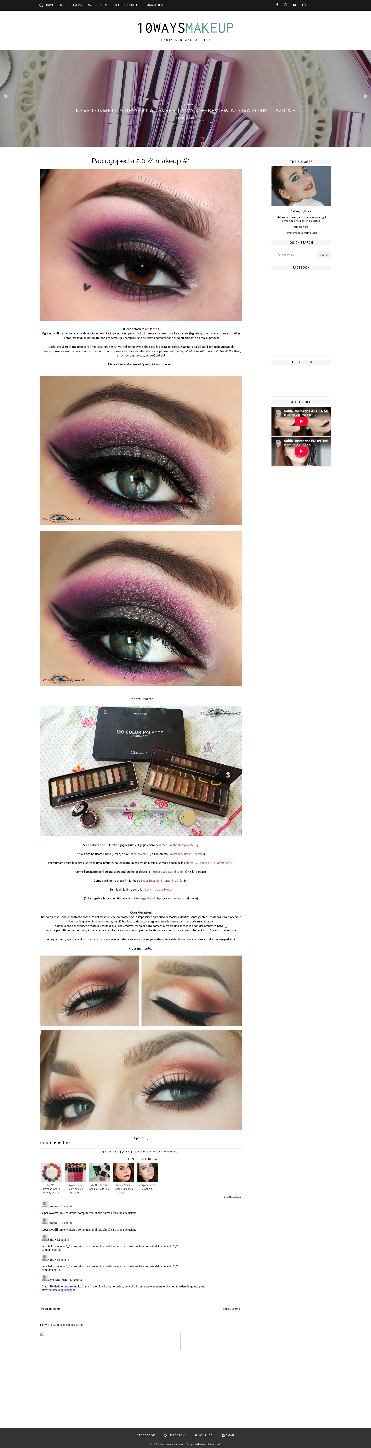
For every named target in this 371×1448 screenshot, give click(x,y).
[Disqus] (141, 1248)
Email (230, 1435)
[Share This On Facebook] (50, 1143)
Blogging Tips (153, 4)
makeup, (157, 1152)
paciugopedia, (171, 1152)
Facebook (147, 1435)
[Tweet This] (55, 1143)
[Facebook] (277, 5)
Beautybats (181, 333)
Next (365, 96)
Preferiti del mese (126, 4)
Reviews (77, 4)
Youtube (205, 1435)
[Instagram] (285, 5)
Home (50, 4)
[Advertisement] (301, 332)
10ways (185, 27)
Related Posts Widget (232, 1197)
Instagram (176, 1435)
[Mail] (304, 5)
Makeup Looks (98, 4)
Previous (6, 96)
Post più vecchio (231, 1308)
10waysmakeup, (143, 1152)
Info (63, 4)
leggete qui (197, 333)
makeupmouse (210, 338)
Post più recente (50, 1308)
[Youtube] (294, 5)
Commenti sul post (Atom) (69, 1324)
